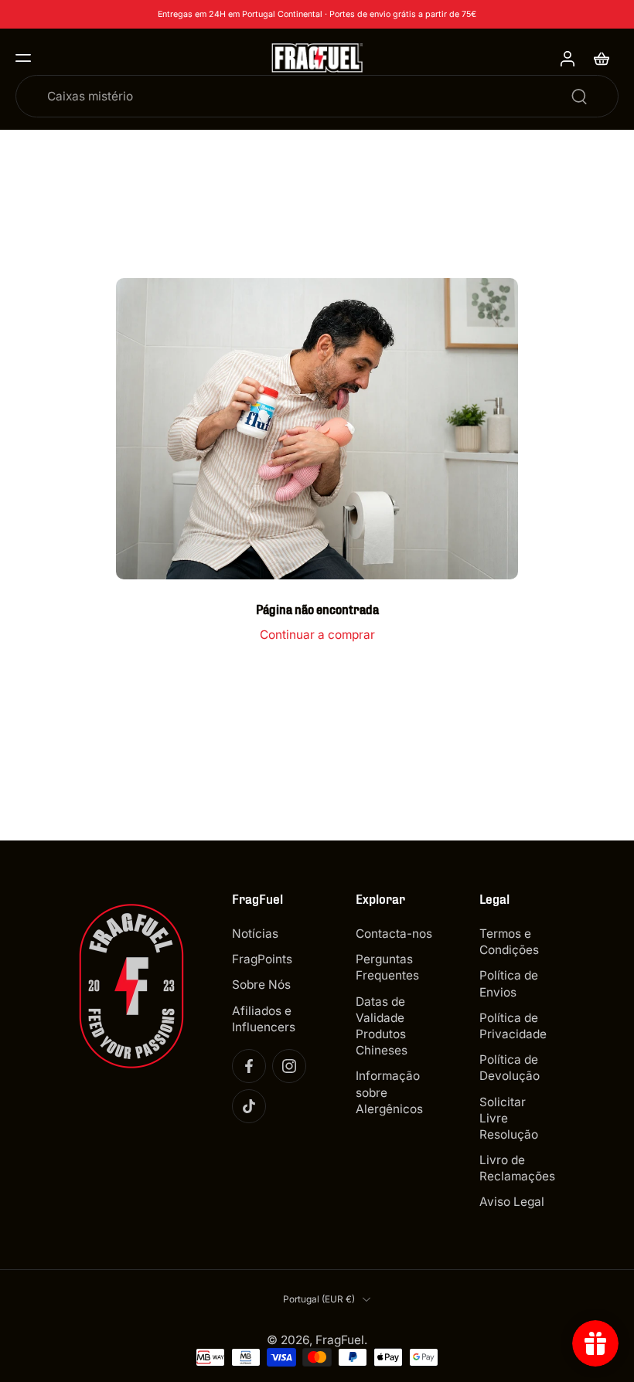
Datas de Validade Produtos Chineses (381, 1026)
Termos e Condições (509, 941)
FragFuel (339, 1340)
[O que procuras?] (579, 96)
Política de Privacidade (513, 1025)
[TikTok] (249, 1106)
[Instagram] (289, 1066)
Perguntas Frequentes (387, 967)
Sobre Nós (261, 985)
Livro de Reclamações (517, 1168)
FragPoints (262, 959)
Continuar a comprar (317, 634)
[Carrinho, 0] (602, 58)
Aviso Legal (511, 1201)
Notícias (255, 933)
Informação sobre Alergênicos (389, 1091)
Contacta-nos (394, 933)
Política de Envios (508, 984)
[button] (23, 57)
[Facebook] (249, 1066)
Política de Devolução (509, 1067)
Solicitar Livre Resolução (508, 1118)
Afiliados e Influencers (263, 1018)
